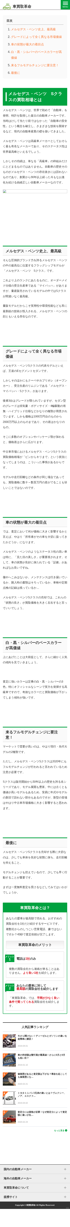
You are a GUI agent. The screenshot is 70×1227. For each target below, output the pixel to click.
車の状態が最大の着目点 (27, 44)
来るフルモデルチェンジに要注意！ (35, 65)
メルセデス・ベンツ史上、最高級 (33, 29)
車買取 (67, 1207)
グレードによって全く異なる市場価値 (36, 36)
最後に (15, 72)
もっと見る (59, 1130)
